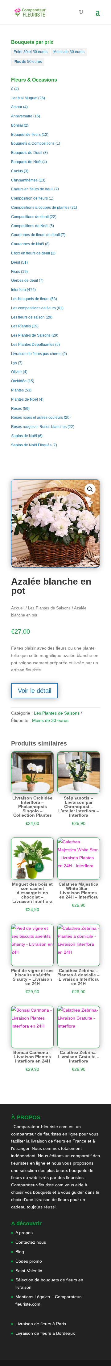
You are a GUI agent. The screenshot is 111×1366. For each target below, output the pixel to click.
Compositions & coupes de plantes (40, 207)
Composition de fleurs (29, 198)
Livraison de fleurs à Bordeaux (45, 1333)
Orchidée (19, 381)
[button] (90, 489)
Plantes (17, 390)
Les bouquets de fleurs (30, 299)
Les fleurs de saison (28, 317)
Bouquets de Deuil (26, 153)
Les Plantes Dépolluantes (32, 344)
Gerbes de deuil (24, 280)
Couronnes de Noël (27, 244)
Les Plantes (21, 326)
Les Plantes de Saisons (31, 335)
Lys (14, 363)
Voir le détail (34, 690)
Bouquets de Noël (26, 162)
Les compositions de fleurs (33, 308)
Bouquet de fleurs (26, 134)
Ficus (15, 271)
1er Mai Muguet (24, 98)
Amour (16, 107)
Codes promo (28, 1261)
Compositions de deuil (30, 217)
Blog (19, 1251)
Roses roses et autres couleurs (37, 417)
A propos (24, 1232)
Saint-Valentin (28, 1270)
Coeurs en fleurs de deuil (32, 189)
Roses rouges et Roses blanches (39, 427)
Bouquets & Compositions (33, 143)
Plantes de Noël (24, 399)
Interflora (18, 290)
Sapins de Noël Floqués (31, 445)
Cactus (17, 171)
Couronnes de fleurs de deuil (35, 235)
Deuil (15, 262)
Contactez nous (30, 1242)
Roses (16, 408)
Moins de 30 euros (68, 52)
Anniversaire (21, 116)
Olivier (16, 372)
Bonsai (17, 125)
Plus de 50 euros (28, 61)
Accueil (17, 608)
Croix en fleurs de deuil (30, 253)
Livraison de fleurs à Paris (41, 1323)
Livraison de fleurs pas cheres (36, 354)
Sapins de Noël (24, 436)
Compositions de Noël (29, 226)
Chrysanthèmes (24, 180)
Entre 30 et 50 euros (30, 52)
